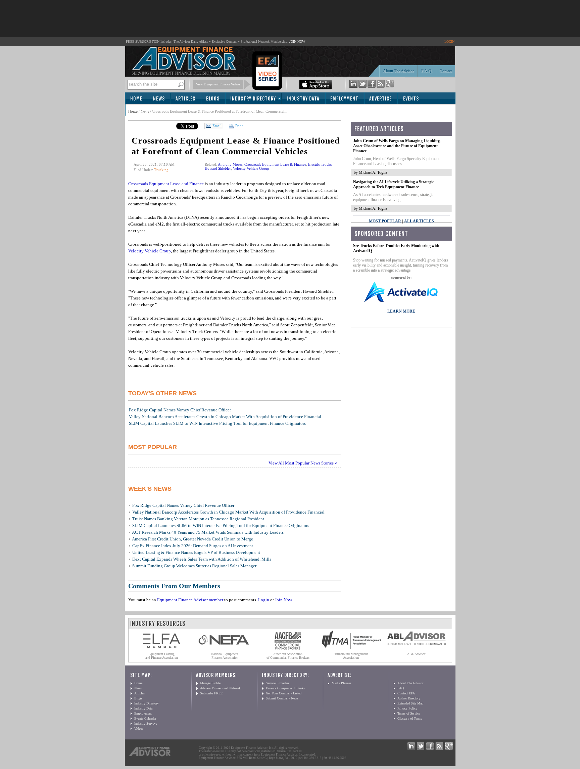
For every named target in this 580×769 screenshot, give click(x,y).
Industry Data (303, 99)
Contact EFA (406, 693)
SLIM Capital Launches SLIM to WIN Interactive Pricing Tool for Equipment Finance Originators (217, 423)
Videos (138, 728)
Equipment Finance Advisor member (190, 599)
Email (217, 126)
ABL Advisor (416, 654)
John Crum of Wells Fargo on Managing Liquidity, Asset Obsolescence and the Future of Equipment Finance (396, 145)
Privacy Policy (407, 708)
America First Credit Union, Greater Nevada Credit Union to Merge (192, 538)
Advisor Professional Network (220, 688)
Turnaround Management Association (351, 655)
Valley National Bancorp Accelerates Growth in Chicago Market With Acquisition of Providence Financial (225, 416)
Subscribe (143, 110)
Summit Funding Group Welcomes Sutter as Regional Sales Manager (194, 565)
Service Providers (277, 683)
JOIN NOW (297, 41)
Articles (185, 99)
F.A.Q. (426, 71)
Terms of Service (408, 713)
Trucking (161, 170)
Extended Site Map (410, 703)
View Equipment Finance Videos (218, 84)
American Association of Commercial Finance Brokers (288, 655)
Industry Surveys (145, 723)
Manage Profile (210, 683)
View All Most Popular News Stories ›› (303, 463)
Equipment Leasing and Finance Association (161, 655)
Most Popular (385, 221)
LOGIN (449, 41)
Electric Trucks (320, 164)
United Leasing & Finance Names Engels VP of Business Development (196, 552)
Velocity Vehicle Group (251, 168)
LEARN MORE (401, 311)
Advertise (380, 99)
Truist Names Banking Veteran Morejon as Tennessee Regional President (198, 518)
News (159, 99)
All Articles (419, 221)
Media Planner (341, 683)
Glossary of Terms (409, 718)
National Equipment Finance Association (224, 655)
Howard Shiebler (218, 168)
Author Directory (408, 698)
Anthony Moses (230, 164)
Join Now (283, 599)
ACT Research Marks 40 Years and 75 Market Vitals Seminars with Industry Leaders (208, 532)
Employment (344, 99)
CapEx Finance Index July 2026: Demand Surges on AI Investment (192, 545)
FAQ (400, 688)
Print (238, 126)
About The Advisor (398, 71)
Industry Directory (253, 99)
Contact (446, 71)
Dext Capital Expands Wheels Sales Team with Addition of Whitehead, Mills (201, 559)
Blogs (213, 99)
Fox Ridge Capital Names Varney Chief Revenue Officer (180, 409)
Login (263, 599)
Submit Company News (282, 698)
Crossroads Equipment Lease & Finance (275, 164)
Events (411, 99)
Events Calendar (145, 718)
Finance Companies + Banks (285, 688)
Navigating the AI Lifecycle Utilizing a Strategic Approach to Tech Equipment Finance (393, 184)
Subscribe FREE (211, 693)
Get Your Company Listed (283, 693)
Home (136, 99)
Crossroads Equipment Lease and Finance (166, 183)
